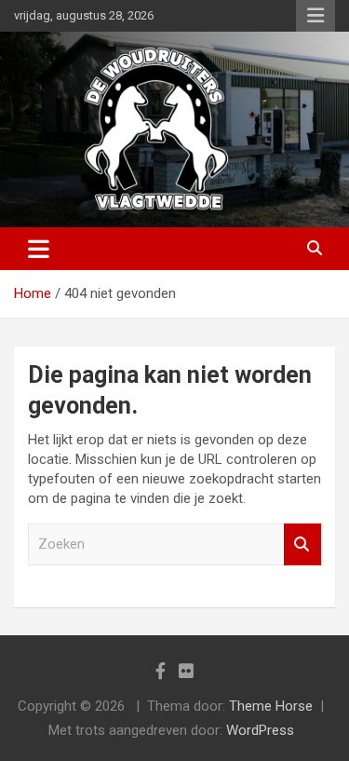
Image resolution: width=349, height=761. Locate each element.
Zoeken (302, 544)
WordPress (260, 730)
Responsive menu (315, 16)
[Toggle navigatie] (38, 248)
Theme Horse (271, 706)
